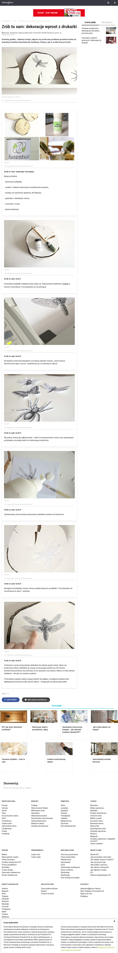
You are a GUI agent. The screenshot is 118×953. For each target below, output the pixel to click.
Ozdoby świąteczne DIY (11, 862)
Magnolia (94, 836)
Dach (4, 818)
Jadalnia (64, 818)
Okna (4, 813)
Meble (4, 854)
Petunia (5, 914)
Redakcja (84, 896)
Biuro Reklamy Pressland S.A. (92, 891)
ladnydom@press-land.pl (90, 888)
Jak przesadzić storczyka (100, 857)
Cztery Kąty (36, 857)
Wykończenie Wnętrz (39, 808)
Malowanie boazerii (39, 816)
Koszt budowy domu (10, 816)
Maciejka (5, 904)
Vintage (65, 284)
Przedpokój (65, 816)
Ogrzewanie (65, 862)
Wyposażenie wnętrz (10, 857)
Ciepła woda (7, 823)
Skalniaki (93, 810)
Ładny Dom (35, 854)
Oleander (5, 899)
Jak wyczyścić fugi (98, 862)
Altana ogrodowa (97, 808)
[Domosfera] (8, 3)
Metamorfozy (66, 821)
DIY (14, 21)
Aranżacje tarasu (96, 823)
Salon (63, 805)
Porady (4, 805)
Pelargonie (6, 909)
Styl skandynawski (68, 826)
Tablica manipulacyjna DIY (100, 875)
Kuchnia (64, 813)
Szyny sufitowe (67, 870)
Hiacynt (5, 888)
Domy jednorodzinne (49, 888)
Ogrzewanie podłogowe (70, 867)
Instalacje (5, 834)
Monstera (94, 805)
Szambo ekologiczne (39, 826)
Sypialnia (64, 810)
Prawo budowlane (68, 857)
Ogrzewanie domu (9, 826)
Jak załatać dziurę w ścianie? (102, 859)
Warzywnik (94, 826)
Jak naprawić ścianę (98, 870)
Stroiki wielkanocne (9, 875)
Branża (43, 891)
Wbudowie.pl (66, 859)
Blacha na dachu (37, 823)
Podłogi (34, 805)
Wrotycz (93, 834)
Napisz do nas (86, 894)
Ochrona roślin (96, 816)
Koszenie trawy (96, 821)
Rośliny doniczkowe (98, 813)
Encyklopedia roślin (98, 829)
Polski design (7, 870)
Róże (4, 894)
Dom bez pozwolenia (69, 854)
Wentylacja (65, 872)
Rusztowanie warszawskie (42, 818)
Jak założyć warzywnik (99, 867)
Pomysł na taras (47, 894)
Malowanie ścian (38, 810)
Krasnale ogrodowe (98, 831)
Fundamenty (7, 829)
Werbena (5, 917)
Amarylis (5, 901)
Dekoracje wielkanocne (11, 872)
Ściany (4, 831)
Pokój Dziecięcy (8, 859)
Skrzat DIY (94, 854)
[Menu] (115, 3)
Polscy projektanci (9, 865)
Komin (4, 810)
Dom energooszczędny (70, 878)
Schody (5, 808)
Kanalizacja (65, 875)
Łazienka (64, 808)
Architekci (6, 867)
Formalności (7, 821)
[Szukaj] (108, 3)
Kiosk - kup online (48, 13)
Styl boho (64, 823)
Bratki (4, 912)
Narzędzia (35, 813)
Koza (63, 865)
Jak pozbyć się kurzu (98, 865)
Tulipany (5, 896)
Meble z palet (95, 818)
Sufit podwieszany (38, 821)
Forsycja (5, 906)
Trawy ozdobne (96, 843)
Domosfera (6, 21)
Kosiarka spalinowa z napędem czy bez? (102, 840)
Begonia (5, 891)
